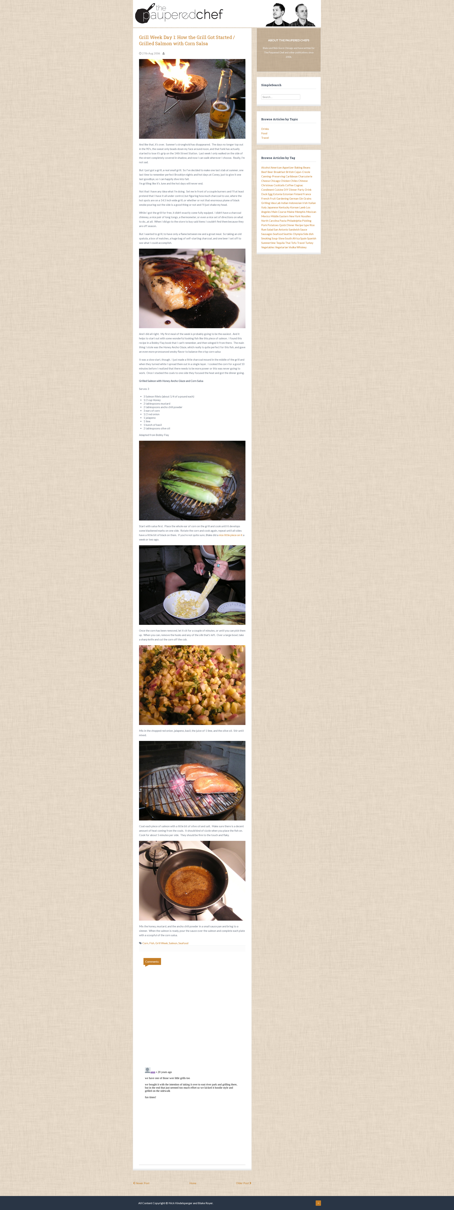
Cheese (265, 180)
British (290, 171)
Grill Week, (162, 943)
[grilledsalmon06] (192, 781)
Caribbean (292, 176)
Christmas (267, 185)
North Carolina (270, 220)
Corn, (145, 943)
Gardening (282, 198)
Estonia (277, 194)
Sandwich (294, 229)
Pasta (282, 220)
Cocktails (279, 185)
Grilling (265, 203)
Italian (312, 203)
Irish (305, 203)
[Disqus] (192, 1014)
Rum (263, 229)
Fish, (152, 943)
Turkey (309, 242)
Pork (264, 225)
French (265, 198)
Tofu (294, 242)
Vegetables (268, 247)
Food (264, 133)
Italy (264, 207)
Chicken (285, 180)
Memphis (300, 211)
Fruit (273, 198)
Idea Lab (276, 203)
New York (294, 216)
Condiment (267, 189)
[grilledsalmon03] (192, 480)
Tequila (280, 242)
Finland (298, 194)
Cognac (298, 185)
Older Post (243, 1183)
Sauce (303, 229)
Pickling (306, 220)
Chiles (294, 180)
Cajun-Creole (302, 171)
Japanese (272, 207)
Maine (290, 211)
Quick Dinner (287, 225)
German (293, 198)
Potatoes (273, 225)
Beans (306, 167)
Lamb (302, 207)
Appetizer (288, 167)
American (276, 167)
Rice (312, 225)
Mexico (265, 216)
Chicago (275, 180)
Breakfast (279, 171)
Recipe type (302, 225)
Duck (264, 194)
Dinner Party (296, 189)
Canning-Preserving (273, 176)
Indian (284, 203)
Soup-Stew (278, 238)
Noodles (306, 216)
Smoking (266, 238)
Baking (298, 167)
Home (192, 1183)
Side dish (308, 234)
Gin (301, 198)
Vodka (292, 247)
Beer (270, 171)
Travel (265, 137)
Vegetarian (281, 247)
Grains (307, 198)
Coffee (289, 185)
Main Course (278, 211)
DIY (286, 189)
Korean (294, 207)
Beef (264, 171)
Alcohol (265, 167)
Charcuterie (305, 176)
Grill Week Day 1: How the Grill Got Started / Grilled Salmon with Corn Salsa (187, 40)
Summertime (268, 242)
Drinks (265, 128)
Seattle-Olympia (293, 234)
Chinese (303, 180)
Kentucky (284, 207)
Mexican (311, 211)
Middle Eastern (280, 216)
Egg (270, 194)
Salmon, (173, 943)
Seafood (183, 943)
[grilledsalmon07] (192, 881)
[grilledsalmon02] (192, 288)
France (307, 194)
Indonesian (295, 203)
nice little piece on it (231, 535)
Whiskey (302, 247)
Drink (308, 189)
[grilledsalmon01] (192, 99)
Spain (303, 238)
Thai (287, 242)
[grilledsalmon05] (192, 685)
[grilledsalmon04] (192, 585)
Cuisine (279, 189)
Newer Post (142, 1183)
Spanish (311, 238)
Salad (270, 229)
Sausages (266, 234)
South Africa (292, 238)
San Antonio (281, 229)
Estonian (288, 194)
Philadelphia (294, 220)
